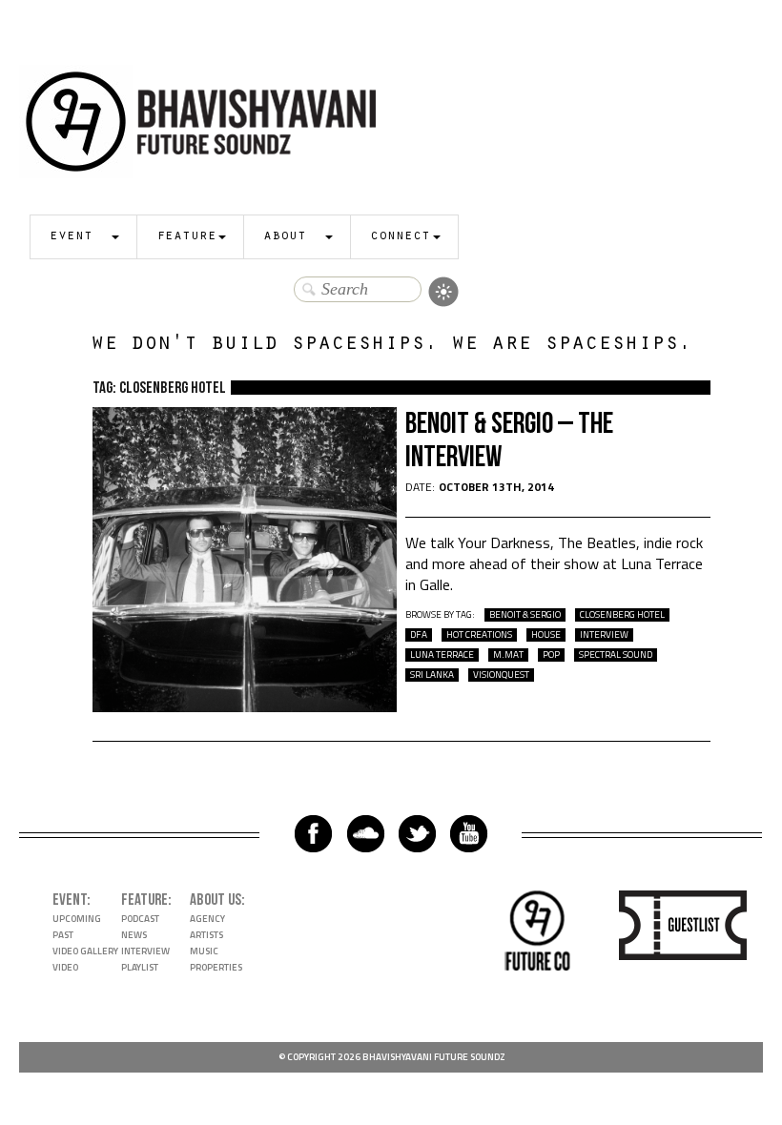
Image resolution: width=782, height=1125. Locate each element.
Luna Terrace (442, 655)
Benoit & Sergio (525, 615)
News (134, 935)
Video (65, 967)
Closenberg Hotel (622, 615)
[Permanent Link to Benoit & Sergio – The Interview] (245, 706)
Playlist (139, 967)
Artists (206, 935)
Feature (186, 237)
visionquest (501, 675)
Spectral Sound (615, 655)
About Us (215, 900)
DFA (418, 635)
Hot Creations (479, 635)
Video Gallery (85, 951)
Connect (400, 237)
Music (204, 951)
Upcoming (76, 918)
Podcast (140, 918)
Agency (207, 918)
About (284, 237)
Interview (145, 951)
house (546, 635)
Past (62, 935)
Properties (216, 967)
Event (71, 237)
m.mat (508, 655)
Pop (551, 655)
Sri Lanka (432, 675)
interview (604, 635)
